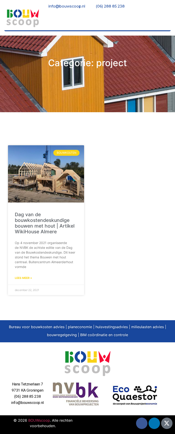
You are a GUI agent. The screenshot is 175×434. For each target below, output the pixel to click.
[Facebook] (141, 423)
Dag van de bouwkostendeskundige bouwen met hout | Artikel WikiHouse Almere (45, 223)
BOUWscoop (39, 420)
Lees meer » (23, 278)
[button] (161, 19)
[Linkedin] (154, 423)
